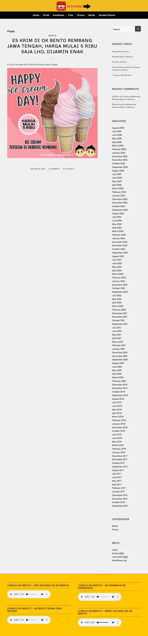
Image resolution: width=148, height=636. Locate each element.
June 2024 (117, 220)
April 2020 (117, 373)
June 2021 (117, 330)
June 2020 (117, 366)
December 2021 (119, 313)
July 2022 (116, 295)
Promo (115, 529)
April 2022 (117, 302)
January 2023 (118, 281)
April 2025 (117, 184)
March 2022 (117, 305)
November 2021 (119, 316)
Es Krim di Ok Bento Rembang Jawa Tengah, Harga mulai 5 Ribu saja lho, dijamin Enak (52, 46)
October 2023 (118, 248)
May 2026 (117, 138)
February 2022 (119, 309)
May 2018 (117, 441)
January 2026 (118, 152)
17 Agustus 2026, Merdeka (122, 75)
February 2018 (119, 448)
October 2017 (118, 462)
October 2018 (118, 430)
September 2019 (120, 395)
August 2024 (118, 213)
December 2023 (119, 241)
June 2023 (117, 263)
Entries (118, 553)
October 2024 (118, 206)
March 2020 (117, 377)
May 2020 (117, 370)
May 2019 (117, 409)
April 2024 (117, 227)
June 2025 (117, 177)
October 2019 (118, 391)
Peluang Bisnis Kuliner (120, 51)
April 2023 (117, 270)
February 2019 (119, 420)
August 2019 (118, 398)
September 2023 (120, 252)
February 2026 (119, 149)
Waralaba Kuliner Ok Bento (122, 56)
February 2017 (119, 487)
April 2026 (117, 142)
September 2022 (120, 291)
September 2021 (120, 323)
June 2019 (117, 405)
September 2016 (120, 505)
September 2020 (120, 359)
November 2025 (119, 159)
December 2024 (119, 199)
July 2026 (116, 131)
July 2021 (116, 327)
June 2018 (117, 437)
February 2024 (119, 234)
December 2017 (119, 455)
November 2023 (119, 245)
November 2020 (119, 355)
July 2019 (116, 402)
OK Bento (70, 169)
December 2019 (119, 384)
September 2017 (120, 466)
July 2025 (116, 173)
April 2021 (117, 338)
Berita (52, 35)
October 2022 (118, 288)
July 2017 (116, 473)
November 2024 (119, 202)
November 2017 (119, 459)
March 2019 (117, 416)
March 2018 (117, 445)
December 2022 (119, 284)
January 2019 (118, 423)
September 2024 (120, 209)
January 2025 (118, 195)
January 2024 (118, 238)
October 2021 (118, 320)
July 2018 (116, 434)
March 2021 (117, 341)
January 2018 (118, 452)
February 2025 (119, 191)
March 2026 (117, 145)
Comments (120, 556)
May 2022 (117, 298)
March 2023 (117, 273)
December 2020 (119, 352)
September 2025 (120, 166)
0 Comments (54, 169)
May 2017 (117, 480)
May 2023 (117, 266)
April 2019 (117, 413)
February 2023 (119, 277)
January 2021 (118, 348)
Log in (115, 549)
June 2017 (117, 477)
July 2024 (116, 216)
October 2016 (118, 502)
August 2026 (118, 127)
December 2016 (119, 495)
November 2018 (119, 427)
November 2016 (119, 498)
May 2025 (117, 181)
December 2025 (119, 156)
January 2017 (118, 491)
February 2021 (119, 345)
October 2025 (118, 163)
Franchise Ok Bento (119, 62)
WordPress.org (119, 560)
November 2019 (119, 387)
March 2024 (117, 231)
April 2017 (117, 484)
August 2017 (118, 470)
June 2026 (117, 134)
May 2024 (117, 223)
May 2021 (117, 334)
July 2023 (116, 259)
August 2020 (118, 363)
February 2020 (119, 380)
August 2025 (118, 170)
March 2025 (117, 188)
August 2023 (118, 256)
